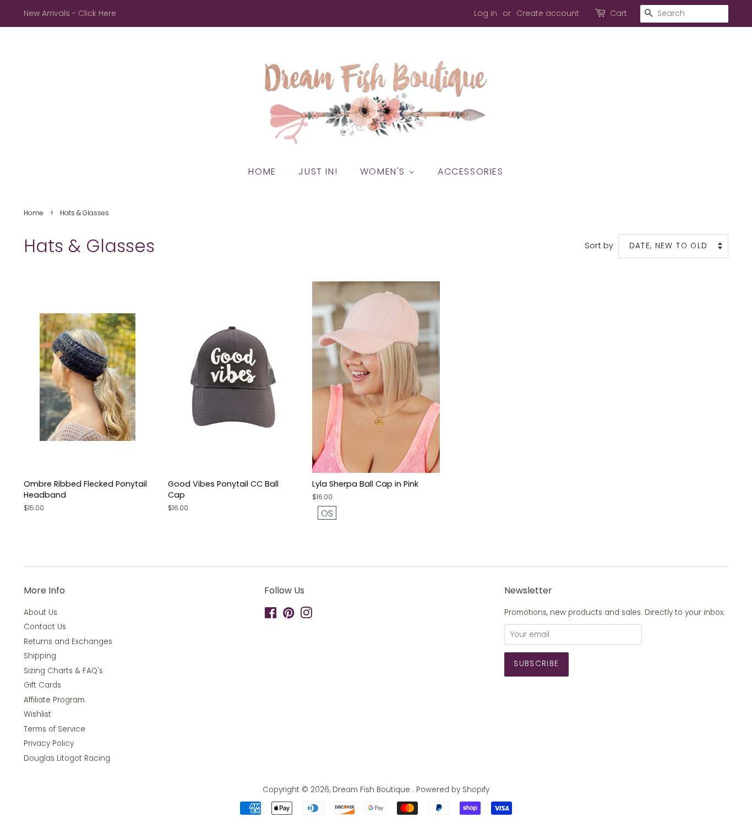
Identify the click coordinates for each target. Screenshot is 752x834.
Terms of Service (54, 729)
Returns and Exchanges (68, 641)
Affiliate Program (54, 700)
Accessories (471, 171)
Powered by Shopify (452, 789)
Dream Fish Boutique (372, 789)
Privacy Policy (49, 743)
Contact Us (45, 627)
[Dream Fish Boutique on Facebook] (270, 615)
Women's (384, 171)
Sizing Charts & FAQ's (63, 671)
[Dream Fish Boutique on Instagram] (306, 615)
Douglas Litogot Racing (67, 758)
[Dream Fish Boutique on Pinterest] (288, 615)
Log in (485, 13)
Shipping (40, 656)
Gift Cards (42, 685)
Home (262, 171)
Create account (547, 13)
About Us (40, 612)
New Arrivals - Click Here (70, 13)
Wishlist (37, 714)
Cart (618, 13)
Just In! (317, 171)
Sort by (599, 245)
